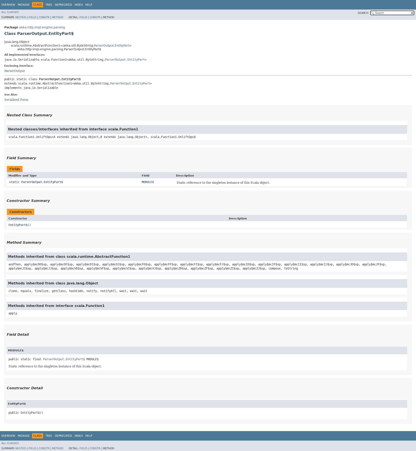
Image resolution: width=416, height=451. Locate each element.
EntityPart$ (18, 225)
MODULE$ (148, 182)
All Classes (10, 12)
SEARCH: (363, 13)
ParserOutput (14, 71)
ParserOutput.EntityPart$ (42, 182)
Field (32, 17)
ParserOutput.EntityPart (111, 45)
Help (88, 4)
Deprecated (63, 4)
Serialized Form (16, 99)
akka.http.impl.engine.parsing (42, 27)
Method (57, 17)
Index (79, 4)
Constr (44, 17)
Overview (8, 4)
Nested (20, 17)
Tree (49, 4)
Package (24, 4)
